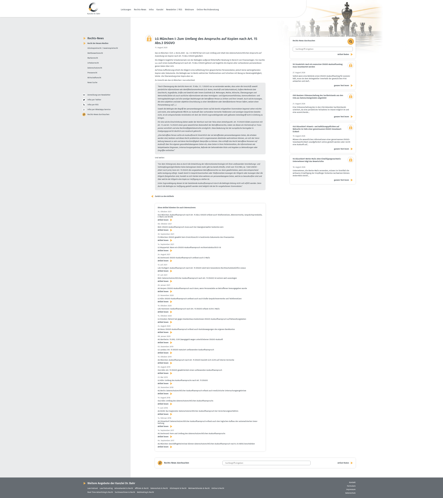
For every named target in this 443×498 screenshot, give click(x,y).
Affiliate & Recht (142, 488)
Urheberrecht (93, 63)
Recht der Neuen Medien (97, 43)
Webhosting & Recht (145, 492)
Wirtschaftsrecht (94, 78)
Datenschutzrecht (94, 68)
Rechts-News (140, 9)
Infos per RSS (93, 105)
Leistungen (126, 9)
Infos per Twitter (94, 100)
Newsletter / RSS (174, 9)
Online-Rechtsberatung (208, 9)
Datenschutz (350, 493)
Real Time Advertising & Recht (100, 492)
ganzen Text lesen (341, 85)
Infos (151, 9)
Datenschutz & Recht (159, 488)
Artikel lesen (163, 220)
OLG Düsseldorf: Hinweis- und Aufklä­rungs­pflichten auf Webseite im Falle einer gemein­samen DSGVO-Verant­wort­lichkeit (317, 129)
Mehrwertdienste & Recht (199, 488)
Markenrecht (92, 58)
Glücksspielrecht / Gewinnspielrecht (102, 48)
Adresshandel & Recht (123, 488)
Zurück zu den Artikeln (164, 196)
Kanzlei (159, 9)
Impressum (351, 489)
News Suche (92, 82)
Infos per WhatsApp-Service (99, 109)
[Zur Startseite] (93, 8)
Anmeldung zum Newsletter (98, 95)
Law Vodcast (92, 488)
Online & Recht (217, 488)
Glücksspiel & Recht (178, 488)
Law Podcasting (106, 488)
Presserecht (92, 73)
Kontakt (352, 482)
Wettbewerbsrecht (95, 53)
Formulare (351, 486)
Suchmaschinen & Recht (125, 492)
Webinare (189, 9)
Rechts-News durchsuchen (98, 114)
